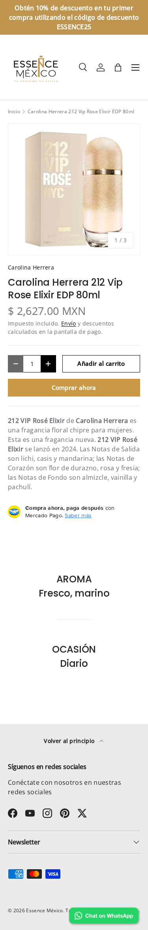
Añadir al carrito (101, 363)
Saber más (78, 515)
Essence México (44, 910)
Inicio (14, 111)
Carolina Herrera (31, 267)
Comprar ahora (74, 387)
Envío (68, 323)
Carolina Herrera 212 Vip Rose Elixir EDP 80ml (81, 111)
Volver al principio (70, 741)
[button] (118, 67)
